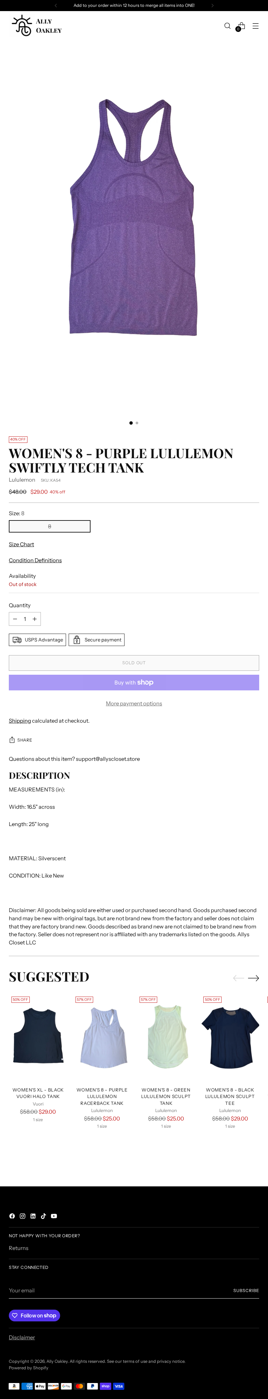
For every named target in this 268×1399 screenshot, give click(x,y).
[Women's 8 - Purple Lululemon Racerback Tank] (102, 1037)
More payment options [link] (134, 703)
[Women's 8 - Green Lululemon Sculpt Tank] (166, 1037)
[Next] (212, 5)
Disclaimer (22, 1337)
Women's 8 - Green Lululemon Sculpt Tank (166, 1096)
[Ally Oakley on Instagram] (23, 1217)
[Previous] (56, 5)
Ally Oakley (57, 1361)
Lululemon (22, 479)
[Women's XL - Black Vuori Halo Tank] (38, 1037)
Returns (18, 1248)
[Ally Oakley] (36, 26)
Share (24, 740)
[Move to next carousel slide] (253, 978)
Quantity (20, 605)
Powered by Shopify (28, 1367)
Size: (17, 513)
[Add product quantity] (35, 618)
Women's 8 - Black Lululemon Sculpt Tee (230, 1096)
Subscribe (246, 1290)
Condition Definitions (35, 560)
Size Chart (21, 544)
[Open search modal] (227, 25)
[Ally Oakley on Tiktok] (44, 1217)
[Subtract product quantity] (15, 618)
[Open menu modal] (255, 25)
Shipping (20, 720)
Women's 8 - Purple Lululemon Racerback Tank (102, 1096)
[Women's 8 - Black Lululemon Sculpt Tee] (230, 1037)
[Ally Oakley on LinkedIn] (34, 1217)
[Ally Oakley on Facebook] (13, 1217)
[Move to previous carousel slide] (238, 978)
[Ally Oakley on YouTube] (55, 1217)
